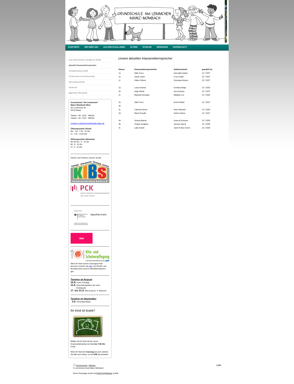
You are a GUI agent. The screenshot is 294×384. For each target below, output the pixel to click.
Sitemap (92, 365)
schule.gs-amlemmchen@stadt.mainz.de (87, 123)
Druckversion (81, 365)
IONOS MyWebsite (104, 373)
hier (90, 266)
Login (219, 365)
